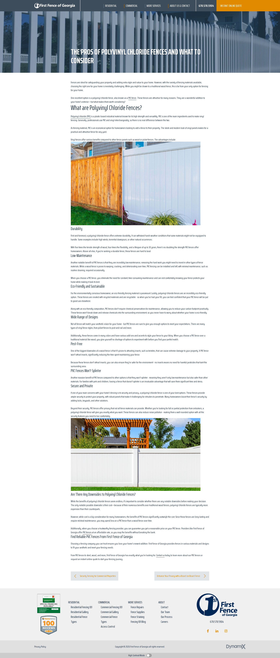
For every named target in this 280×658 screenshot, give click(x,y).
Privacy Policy (40, 647)
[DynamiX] (236, 646)
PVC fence (132, 98)
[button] (111, 5)
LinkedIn (217, 631)
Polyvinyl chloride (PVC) (81, 116)
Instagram (226, 631)
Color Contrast (149, 655)
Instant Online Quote (231, 5)
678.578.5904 (206, 5)
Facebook (208, 631)
